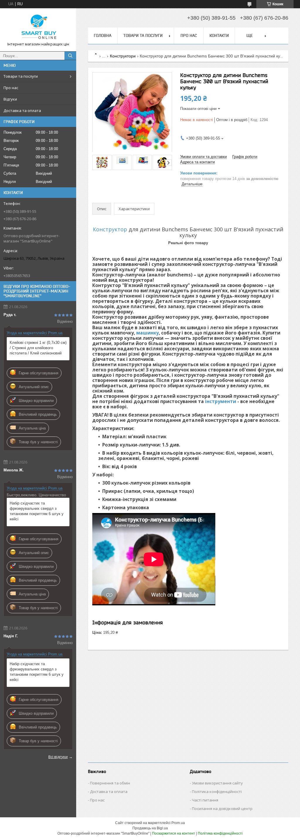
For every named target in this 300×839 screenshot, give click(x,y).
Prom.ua (178, 823)
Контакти (219, 35)
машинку (147, 333)
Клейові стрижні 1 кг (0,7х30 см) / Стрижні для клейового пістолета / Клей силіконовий (38, 347)
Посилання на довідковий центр (222, 808)
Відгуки (10, 99)
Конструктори (123, 56)
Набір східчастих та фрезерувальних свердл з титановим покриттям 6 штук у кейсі (37, 511)
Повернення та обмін (110, 783)
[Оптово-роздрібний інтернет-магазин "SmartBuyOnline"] (38, 27)
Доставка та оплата (22, 110)
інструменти (220, 401)
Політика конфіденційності (217, 791)
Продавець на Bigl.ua (150, 828)
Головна (102, 35)
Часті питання (205, 800)
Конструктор (110, 229)
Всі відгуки (58, 756)
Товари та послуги (21, 76)
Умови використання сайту (217, 783)
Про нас (11, 87)
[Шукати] (70, 55)
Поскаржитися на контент (173, 833)
